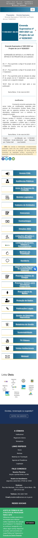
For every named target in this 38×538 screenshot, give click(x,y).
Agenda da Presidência (19, 460)
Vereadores (19, 441)
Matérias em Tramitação (19, 457)
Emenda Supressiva (23, 15)
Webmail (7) (19, 3)
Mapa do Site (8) (29, 3)
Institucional (19, 434)
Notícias (19, 453)
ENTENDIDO (30, 523)
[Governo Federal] (15, 386)
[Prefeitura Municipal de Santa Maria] (6, 381)
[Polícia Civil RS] (23, 379)
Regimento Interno (20, 438)
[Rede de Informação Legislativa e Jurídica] (31, 392)
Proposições (10, 15)
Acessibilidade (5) (28, 2)
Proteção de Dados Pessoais (12, 535)
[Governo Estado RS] (32, 379)
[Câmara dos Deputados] (23, 386)
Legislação (19, 464)
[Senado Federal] (7, 392)
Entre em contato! (19, 416)
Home (20, 450)
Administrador (23, 5)
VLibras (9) (15, 5)
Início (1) (8, 2)
